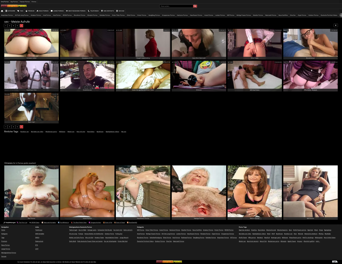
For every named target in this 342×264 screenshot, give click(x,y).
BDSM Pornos (67, 15)
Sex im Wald (82, 230)
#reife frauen (243, 237)
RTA (36, 245)
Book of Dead (120, 222)
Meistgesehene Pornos (77, 11)
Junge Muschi (124, 237)
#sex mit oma (81, 131)
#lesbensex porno (51, 131)
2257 (36, 249)
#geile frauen (292, 241)
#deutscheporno (282, 230)
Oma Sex (293, 15)
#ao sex (123, 131)
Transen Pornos (25, 1)
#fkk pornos (252, 237)
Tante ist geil (73, 230)
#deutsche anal (271, 230)
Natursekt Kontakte (49, 222)
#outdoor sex (24, 131)
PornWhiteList (64, 222)
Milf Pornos (230, 15)
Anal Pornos (47, 15)
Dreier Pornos (141, 15)
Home (3, 230)
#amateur (260, 237)
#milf (273, 234)
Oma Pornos (5, 1)
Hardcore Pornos (182, 15)
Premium (31, 11)
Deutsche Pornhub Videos (329, 15)
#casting (254, 230)
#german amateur (244, 230)
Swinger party (91, 230)
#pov (290, 230)
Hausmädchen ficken (111, 237)
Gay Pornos (14, 1)
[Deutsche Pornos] (14, 6)
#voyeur (299, 241)
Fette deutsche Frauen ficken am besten (90, 241)
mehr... (318, 241)
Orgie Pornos (302, 15)
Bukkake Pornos (105, 15)
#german (310, 230)
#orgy (321, 230)
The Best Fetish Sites (80, 222)
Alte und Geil (89, 237)
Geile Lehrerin (127, 230)
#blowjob (283, 241)
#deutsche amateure (310, 234)
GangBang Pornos (154, 15)
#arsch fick (263, 241)
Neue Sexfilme (283, 15)
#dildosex (62, 131)
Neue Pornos (44, 11)
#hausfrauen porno (295, 237)
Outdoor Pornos (313, 15)
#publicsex (100, 131)
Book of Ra (108, 222)
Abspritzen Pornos (7, 15)
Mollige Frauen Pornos (244, 15)
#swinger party (276, 237)
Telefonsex (94, 11)
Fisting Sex (118, 234)
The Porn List (22, 222)
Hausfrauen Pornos (196, 15)
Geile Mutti (72, 241)
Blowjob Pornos (92, 15)
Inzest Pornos (208, 15)
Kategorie (11, 11)
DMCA (37, 237)
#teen (316, 230)
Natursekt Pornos (270, 15)
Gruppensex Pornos (168, 15)
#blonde (300, 234)
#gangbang (327, 230)
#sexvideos (90, 131)
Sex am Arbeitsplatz (110, 241)
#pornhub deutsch (253, 241)
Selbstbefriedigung (156, 237)
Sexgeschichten (95, 222)
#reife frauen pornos (299, 230)
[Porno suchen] (195, 6)
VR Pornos (233, 237)
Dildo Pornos (131, 15)
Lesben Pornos (220, 15)
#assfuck (267, 237)
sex (6, 21)
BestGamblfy (133, 222)
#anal (268, 234)
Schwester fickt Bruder (105, 230)
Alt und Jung (73, 234)
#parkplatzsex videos (112, 131)
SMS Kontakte (108, 11)
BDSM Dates (35, 222)
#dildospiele (319, 237)
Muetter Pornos (258, 15)
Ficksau (80, 234)
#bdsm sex (71, 131)
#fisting (321, 234)
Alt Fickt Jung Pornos (21, 15)
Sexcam (121, 11)
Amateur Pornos (36, 15)
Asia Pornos (57, 15)
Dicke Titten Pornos (118, 15)
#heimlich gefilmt (309, 241)
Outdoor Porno (109, 234)
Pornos (34, 1)
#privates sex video (37, 131)
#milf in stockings (308, 237)
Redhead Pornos (186, 237)
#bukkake (328, 234)
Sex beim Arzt (117, 230)
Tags (21, 11)
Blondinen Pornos (79, 15)
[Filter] (336, 25)
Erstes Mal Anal (122, 241)
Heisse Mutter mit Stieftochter (93, 234)
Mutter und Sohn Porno (76, 237)
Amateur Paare (99, 237)
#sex (295, 234)
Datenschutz (39, 241)
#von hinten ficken (329, 237)
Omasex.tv (9, 163)
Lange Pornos (58, 11)
